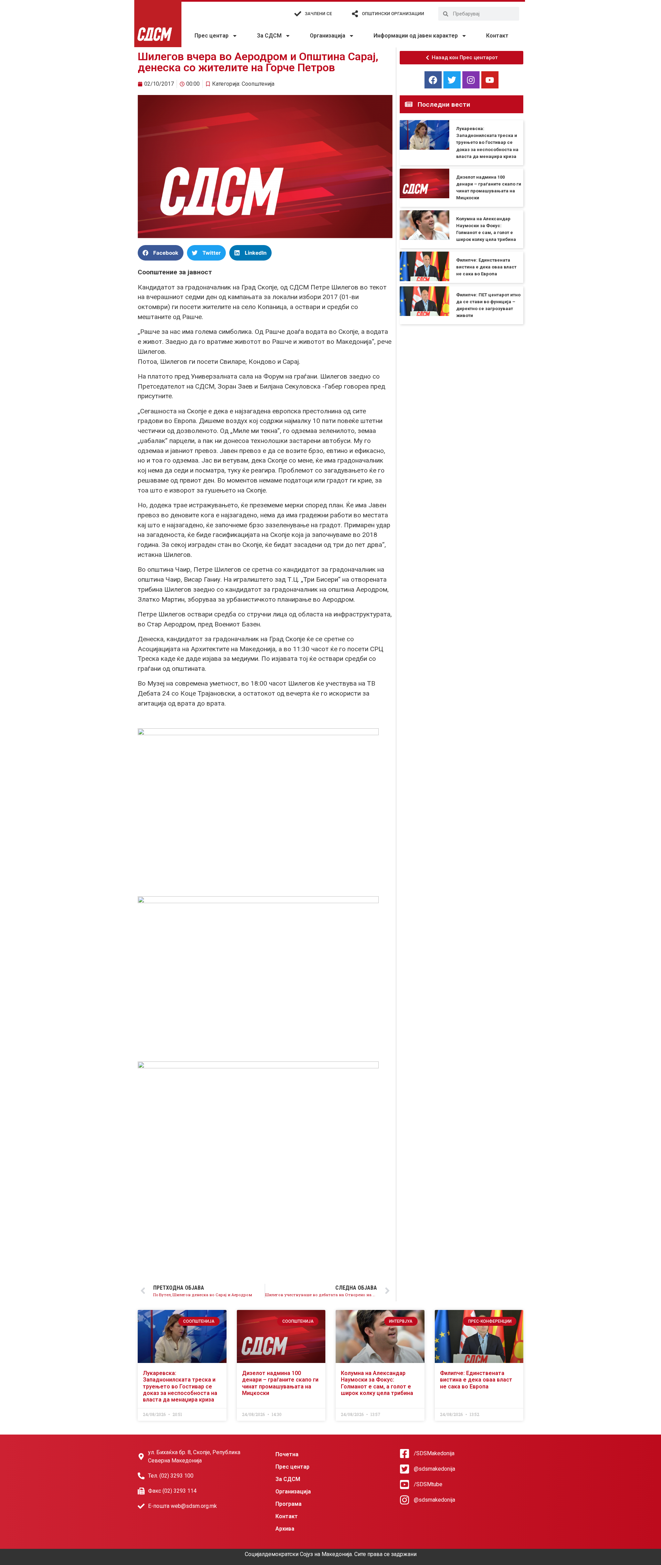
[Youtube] (490, 79)
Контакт (497, 35)
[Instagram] (471, 79)
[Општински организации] (355, 13)
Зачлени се (318, 13)
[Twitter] (452, 79)
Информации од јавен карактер (416, 35)
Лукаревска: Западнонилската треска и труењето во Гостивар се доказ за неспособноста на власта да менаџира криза (487, 142)
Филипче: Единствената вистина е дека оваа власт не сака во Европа (486, 266)
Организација (327, 35)
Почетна (286, 1454)
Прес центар (212, 35)
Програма (288, 1504)
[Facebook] (433, 79)
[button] (160, 253)
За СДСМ (269, 35)
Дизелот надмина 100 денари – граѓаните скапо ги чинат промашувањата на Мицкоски (280, 1383)
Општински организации (393, 13)
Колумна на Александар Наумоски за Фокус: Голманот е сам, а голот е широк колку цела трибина (377, 1383)
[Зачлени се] (297, 13)
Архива (284, 1528)
